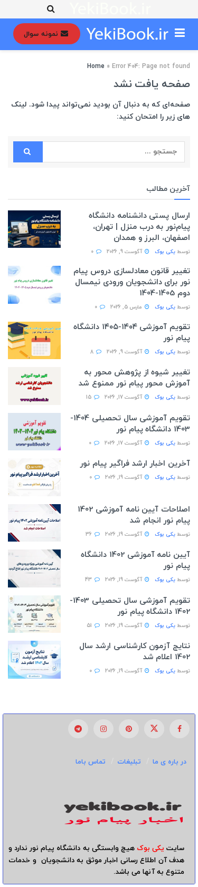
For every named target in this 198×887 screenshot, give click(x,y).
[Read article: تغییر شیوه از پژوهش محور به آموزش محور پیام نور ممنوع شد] (34, 386)
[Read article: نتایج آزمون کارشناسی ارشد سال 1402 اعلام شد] (34, 660)
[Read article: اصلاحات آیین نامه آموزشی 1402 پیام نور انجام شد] (34, 523)
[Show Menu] (180, 34)
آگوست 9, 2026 (125, 252)
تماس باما (91, 762)
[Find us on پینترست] (129, 728)
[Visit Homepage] (111, 9)
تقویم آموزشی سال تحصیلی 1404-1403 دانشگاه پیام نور (130, 424)
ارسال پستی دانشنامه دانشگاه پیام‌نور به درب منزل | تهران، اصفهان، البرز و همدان (139, 227)
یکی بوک (165, 252)
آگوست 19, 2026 (124, 477)
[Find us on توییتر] (154, 728)
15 (89, 397)
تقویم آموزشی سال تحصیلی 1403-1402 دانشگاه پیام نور (130, 606)
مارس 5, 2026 (127, 307)
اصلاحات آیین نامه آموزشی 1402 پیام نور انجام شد (134, 515)
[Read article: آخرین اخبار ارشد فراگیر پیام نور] (34, 477)
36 (89, 534)
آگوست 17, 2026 (124, 397)
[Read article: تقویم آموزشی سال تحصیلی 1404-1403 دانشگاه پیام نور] (34, 432)
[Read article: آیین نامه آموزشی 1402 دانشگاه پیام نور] (34, 568)
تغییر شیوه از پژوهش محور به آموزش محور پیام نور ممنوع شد (134, 378)
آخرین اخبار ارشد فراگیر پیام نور (135, 463)
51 (90, 626)
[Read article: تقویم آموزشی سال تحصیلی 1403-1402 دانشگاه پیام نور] (34, 614)
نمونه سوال (42, 34)
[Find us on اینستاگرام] (103, 728)
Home (96, 66)
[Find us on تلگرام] (78, 728)
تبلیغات (129, 762)
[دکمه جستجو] (51, 9)
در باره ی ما (169, 762)
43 (89, 580)
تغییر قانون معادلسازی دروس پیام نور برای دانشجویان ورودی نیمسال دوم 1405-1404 (131, 282)
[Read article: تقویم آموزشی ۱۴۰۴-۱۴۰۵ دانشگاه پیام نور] (34, 341)
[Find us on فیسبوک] (179, 728)
